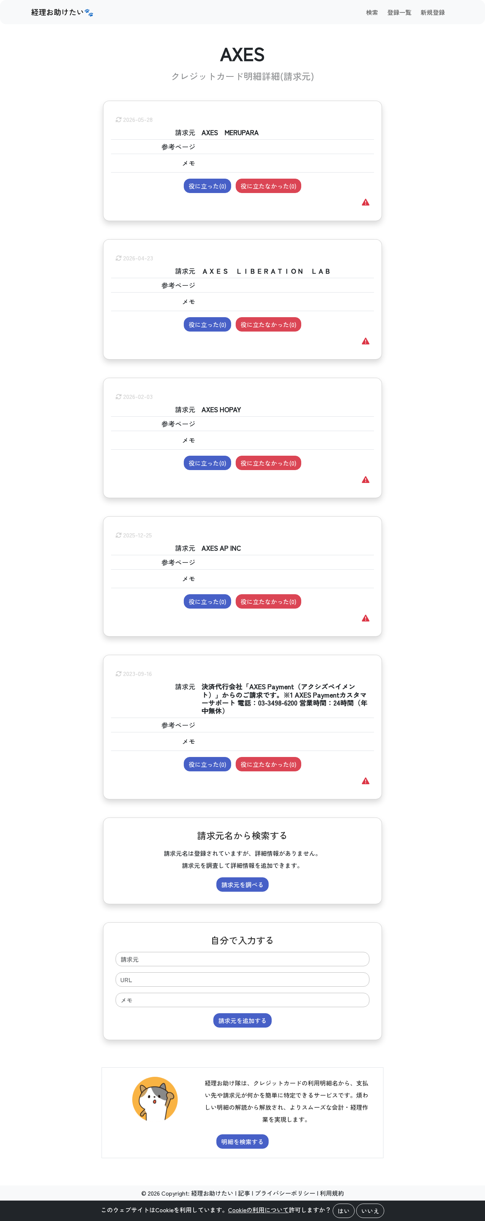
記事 (244, 1193)
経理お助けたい (212, 1193)
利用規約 (332, 1193)
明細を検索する (242, 1141)
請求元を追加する (242, 1020)
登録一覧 (399, 12)
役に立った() (207, 185)
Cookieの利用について (258, 1209)
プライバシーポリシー (285, 1193)
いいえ (370, 1210)
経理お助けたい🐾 (62, 11)
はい (344, 1210)
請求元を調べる (242, 884)
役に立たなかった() (268, 185)
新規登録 (433, 12)
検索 (372, 12)
